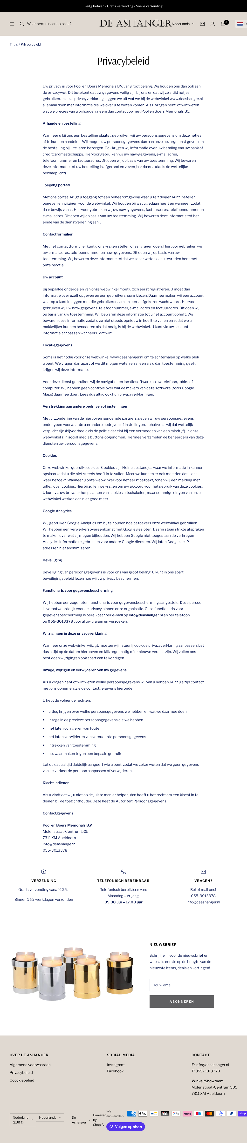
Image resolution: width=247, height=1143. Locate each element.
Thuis (14, 44)
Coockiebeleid (22, 1080)
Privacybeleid (21, 1072)
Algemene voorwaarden (30, 1065)
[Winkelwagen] (223, 24)
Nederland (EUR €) (20, 1120)
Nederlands (181, 24)
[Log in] (213, 24)
